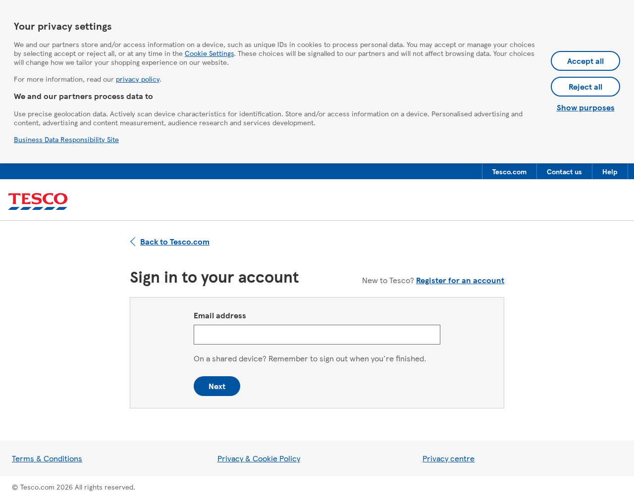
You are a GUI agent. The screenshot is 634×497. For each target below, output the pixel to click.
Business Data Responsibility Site (66, 139)
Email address (220, 315)
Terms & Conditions (47, 458)
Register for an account (460, 280)
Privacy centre (449, 458)
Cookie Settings (209, 53)
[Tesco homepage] (38, 201)
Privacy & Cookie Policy (258, 458)
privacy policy (137, 79)
